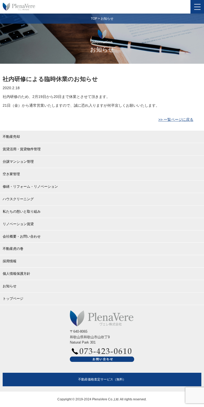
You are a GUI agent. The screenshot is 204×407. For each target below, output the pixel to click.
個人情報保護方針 (16, 274)
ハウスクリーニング (18, 199)
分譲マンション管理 (18, 162)
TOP (94, 18)
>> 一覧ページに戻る (175, 119)
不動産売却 (11, 137)
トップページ (13, 299)
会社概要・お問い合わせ (22, 236)
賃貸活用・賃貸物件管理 (22, 149)
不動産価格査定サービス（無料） (102, 379)
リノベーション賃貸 (18, 224)
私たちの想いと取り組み (22, 211)
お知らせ (107, 18)
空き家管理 (11, 174)
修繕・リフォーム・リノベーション (30, 186)
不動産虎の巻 (13, 249)
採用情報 (9, 261)
